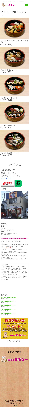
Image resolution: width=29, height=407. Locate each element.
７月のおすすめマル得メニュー (8, 309)
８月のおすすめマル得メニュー (8, 305)
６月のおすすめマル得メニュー (8, 313)
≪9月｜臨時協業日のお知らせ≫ (8, 297)
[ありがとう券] (14, 338)
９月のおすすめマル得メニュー (8, 301)
